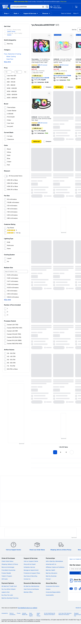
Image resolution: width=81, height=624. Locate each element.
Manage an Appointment (31, 570)
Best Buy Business (51, 576)
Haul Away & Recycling (30, 576)
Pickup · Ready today (14, 30)
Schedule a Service (29, 567)
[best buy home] (5, 7)
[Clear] (43, 7)
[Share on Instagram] (75, 588)
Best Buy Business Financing (10, 598)
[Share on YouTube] (71, 588)
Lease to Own (6, 592)
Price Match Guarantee (8, 570)
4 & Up (18, 233)
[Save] (49, 35)
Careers (48, 589)
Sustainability (50, 595)
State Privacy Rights (31, 615)
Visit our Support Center (31, 561)
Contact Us (27, 579)
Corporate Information (52, 586)
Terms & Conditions (12, 614)
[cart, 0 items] (76, 7)
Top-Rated (10, 228)
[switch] (6, 176)
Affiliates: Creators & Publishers (55, 567)
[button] (55, 7)
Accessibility (5, 613)
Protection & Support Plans (32, 573)
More (75, 13)
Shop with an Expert (30, 564)
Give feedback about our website (27, 608)
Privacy (19, 613)
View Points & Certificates (31, 589)
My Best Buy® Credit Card (9, 586)
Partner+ (48, 579)
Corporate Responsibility (53, 592)
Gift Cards (5, 579)
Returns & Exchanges (8, 567)
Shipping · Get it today (14, 33)
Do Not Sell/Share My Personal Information (49, 614)
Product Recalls (6, 573)
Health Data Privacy (38, 615)
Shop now (63, 1)
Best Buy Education (51, 573)
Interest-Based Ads (24, 614)
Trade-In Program (7, 576)
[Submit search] (47, 7)
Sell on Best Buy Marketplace (54, 561)
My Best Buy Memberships (31, 586)
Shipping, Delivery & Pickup (10, 564)
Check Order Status (7, 561)
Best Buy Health (50, 570)
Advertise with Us (51, 564)
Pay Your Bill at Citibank (9, 589)
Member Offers (28, 592)
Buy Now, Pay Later (7, 595)
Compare (48, 87)
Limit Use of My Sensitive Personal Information (65, 614)
